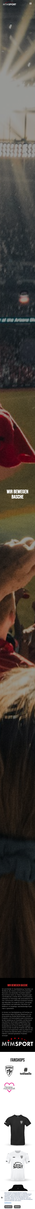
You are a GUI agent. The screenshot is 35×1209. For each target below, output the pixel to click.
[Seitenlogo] (9, 3)
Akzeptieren (8, 1206)
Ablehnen (17, 1206)
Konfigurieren (7, 1202)
